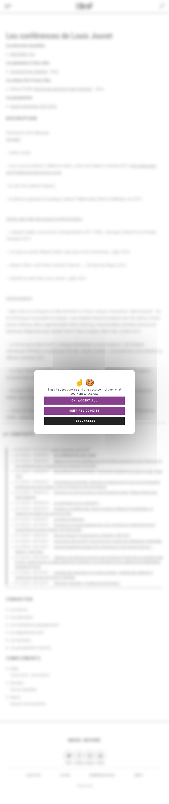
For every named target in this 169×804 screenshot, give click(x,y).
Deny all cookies (84, 410)
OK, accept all (84, 400)
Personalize (84, 421)
